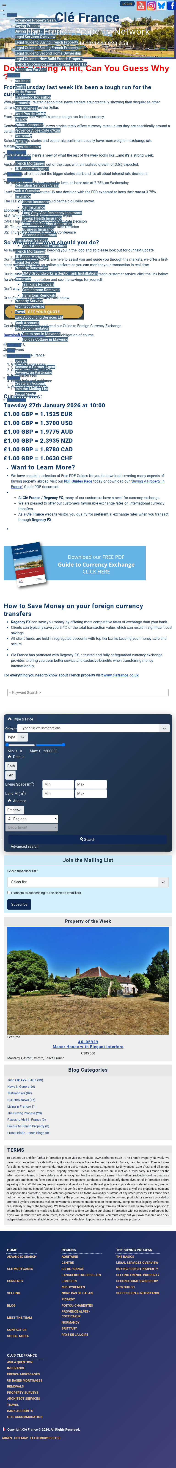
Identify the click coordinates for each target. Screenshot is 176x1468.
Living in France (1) (20, 1107)
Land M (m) (15, 793)
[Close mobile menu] (2, 10)
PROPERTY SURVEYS (22, 1392)
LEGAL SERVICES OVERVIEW (137, 1262)
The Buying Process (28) (24, 1113)
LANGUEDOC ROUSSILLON (81, 1275)
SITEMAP (21, 1438)
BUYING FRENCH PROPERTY (137, 1269)
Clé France (87, 17)
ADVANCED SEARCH (21, 1256)
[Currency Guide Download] (75, 568)
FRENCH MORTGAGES (23, 1374)
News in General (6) (21, 1087)
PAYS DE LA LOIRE (75, 1334)
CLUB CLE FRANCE (22, 1355)
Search (89, 839)
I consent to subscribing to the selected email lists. (46, 893)
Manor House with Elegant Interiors (88, 1044)
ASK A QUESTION (20, 1362)
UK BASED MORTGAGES (24, 1380)
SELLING (13, 1293)
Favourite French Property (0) (28, 1126)
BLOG (11, 1305)
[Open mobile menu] (4, 5)
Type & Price (22, 719)
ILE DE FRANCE (73, 1269)
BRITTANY (69, 1328)
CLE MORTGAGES (20, 1269)
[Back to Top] (168, 1459)
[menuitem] (27, 26)
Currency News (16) (21, 1100)
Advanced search (24, 846)
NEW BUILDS (125, 1287)
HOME (12, 1250)
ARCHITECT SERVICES (23, 1398)
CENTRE (68, 1262)
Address (19, 801)
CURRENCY (15, 1281)
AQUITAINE (70, 1256)
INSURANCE (16, 1368)
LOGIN (127, 4)
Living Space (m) (19, 784)
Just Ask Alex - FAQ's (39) (25, 1080)
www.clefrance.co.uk (121, 675)
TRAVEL (13, 1405)
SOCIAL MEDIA (18, 1336)
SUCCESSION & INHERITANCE (138, 1293)
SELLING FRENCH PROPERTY (138, 1275)
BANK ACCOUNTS (20, 1411)
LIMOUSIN (69, 1281)
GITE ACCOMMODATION (25, 1417)
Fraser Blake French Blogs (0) (28, 1133)
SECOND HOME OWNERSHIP (137, 1281)
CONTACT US (17, 1330)
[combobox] (93, 728)
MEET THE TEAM (19, 1317)
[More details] (88, 981)
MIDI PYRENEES (73, 1287)
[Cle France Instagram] (151, 5)
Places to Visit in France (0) (26, 1120)
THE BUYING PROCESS (134, 1250)
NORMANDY (71, 1322)
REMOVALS (15, 1386)
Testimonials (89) (19, 1093)
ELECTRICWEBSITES (45, 1438)
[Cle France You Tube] (141, 5)
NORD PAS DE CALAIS (77, 1293)
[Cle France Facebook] (171, 5)
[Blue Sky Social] (161, 5)
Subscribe (19, 904)
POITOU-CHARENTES (77, 1305)
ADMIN (7, 1438)
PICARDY (68, 1299)
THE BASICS (125, 1256)
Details (18, 757)
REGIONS (69, 1250)
